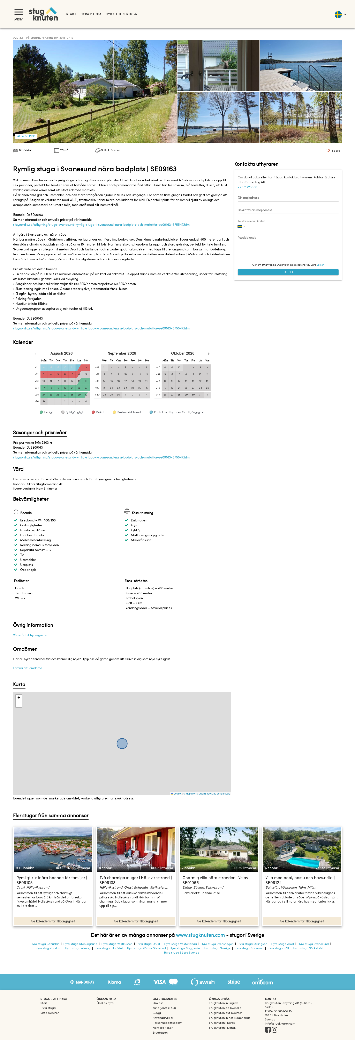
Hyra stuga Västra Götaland (146, 948)
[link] (223, 1003)
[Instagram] (274, 1030)
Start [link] (71, 14)
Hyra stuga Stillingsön (252, 944)
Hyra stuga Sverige (217, 948)
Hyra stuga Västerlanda (180, 944)
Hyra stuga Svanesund (313, 944)
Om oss (158, 1003)
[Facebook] (268, 1030)
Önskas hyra (105, 1003)
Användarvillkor (163, 1018)
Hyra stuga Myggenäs (185, 948)
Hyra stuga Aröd (282, 944)
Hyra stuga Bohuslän (45, 944)
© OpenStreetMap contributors (213, 793)
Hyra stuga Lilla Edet (109, 948)
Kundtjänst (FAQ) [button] (164, 1008)
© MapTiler (189, 793)
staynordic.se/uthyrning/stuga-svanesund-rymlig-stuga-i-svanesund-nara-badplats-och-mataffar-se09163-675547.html (101, 225)
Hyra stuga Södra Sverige (181, 953)
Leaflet (177, 793)
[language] (340, 14)
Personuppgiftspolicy (167, 1023)
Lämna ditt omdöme (27, 668)
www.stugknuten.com (200, 935)
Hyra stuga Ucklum (48, 948)
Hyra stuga (91, 14)
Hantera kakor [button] (163, 1028)
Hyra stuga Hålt (278, 948)
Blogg (157, 1013)
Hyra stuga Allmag (78, 948)
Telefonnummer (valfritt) (252, 221)
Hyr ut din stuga (121, 14)
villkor (320, 265)
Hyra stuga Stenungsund (80, 944)
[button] (19, 698)
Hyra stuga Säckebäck (308, 948)
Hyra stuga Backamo (249, 948)
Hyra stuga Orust (148, 944)
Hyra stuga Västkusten (117, 944)
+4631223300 (247, 187)
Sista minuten (49, 1013)
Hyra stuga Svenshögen (217, 944)
